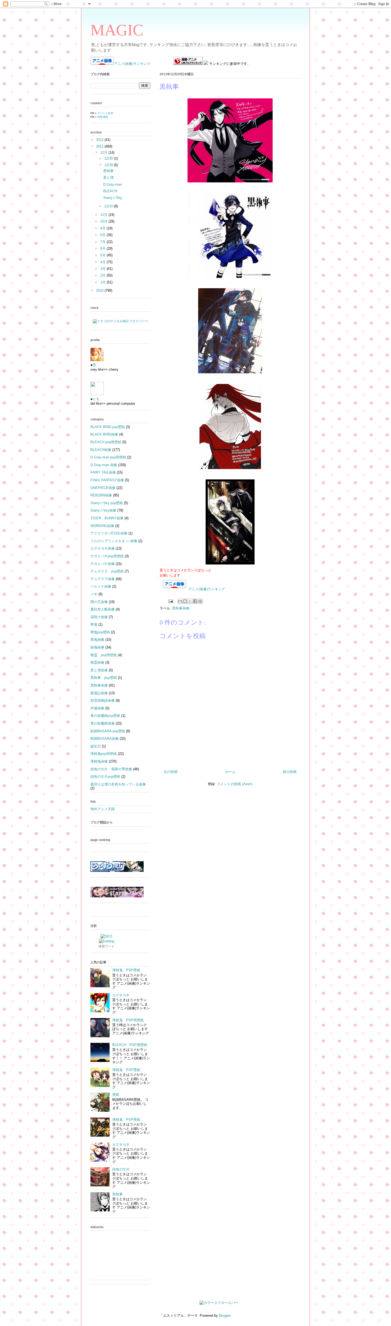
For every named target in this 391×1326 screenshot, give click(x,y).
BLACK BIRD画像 (104, 434)
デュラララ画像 (102, 579)
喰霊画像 (97, 662)
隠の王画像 (99, 602)
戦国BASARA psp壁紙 (107, 731)
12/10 (109, 206)
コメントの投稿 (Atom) (234, 784)
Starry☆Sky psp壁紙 (106, 503)
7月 (103, 242)
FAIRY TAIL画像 (103, 472)
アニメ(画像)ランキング (132, 64)
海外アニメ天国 (102, 809)
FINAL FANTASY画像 (107, 480)
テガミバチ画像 (102, 564)
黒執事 (108, 171)
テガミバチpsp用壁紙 (107, 556)
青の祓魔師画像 (102, 723)
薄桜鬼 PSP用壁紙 (128, 1020)
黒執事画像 (180, 608)
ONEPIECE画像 (102, 488)
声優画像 (97, 708)
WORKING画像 (102, 526)
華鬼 (93, 624)
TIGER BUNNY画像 (106, 518)
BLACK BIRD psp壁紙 (107, 427)
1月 (103, 282)
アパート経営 (105, 113)
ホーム (230, 772)
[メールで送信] (180, 601)
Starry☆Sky (112, 198)
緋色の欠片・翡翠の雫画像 (111, 769)
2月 (103, 275)
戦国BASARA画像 (104, 739)
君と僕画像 (99, 670)
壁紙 (115, 1095)
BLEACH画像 (100, 450)
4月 (103, 262)
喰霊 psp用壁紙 (103, 655)
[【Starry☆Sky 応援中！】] (117, 896)
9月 (103, 228)
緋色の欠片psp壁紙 (105, 777)
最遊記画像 (99, 693)
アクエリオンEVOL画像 (108, 533)
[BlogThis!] (185, 601)
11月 (104, 215)
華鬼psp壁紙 (100, 632)
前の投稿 (290, 772)
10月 (104, 221)
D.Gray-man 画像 (103, 465)
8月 (103, 235)
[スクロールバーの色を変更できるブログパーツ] (218, 1303)
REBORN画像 (101, 495)
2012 (100, 140)
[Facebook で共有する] (195, 601)
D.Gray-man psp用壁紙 (108, 457)
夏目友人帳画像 (102, 609)
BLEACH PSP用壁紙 (129, 1045)
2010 (100, 290)
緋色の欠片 (121, 1169)
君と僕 (108, 177)
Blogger (224, 1315)
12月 (104, 152)
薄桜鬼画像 (99, 761)
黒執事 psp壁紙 (103, 678)
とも (96, 399)
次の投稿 (170, 772)
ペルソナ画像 (100, 586)
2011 (100, 146)
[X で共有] (190, 601)
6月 (103, 248)
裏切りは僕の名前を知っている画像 (118, 784)
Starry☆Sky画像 (103, 510)
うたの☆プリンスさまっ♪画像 (113, 541)
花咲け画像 (99, 617)
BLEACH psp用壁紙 (105, 442)
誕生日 (95, 746)
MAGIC (116, 30)
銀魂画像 (97, 647)
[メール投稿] (170, 601)
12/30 (109, 158)
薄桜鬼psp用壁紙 (103, 754)
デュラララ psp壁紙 (107, 571)
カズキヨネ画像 (102, 548)
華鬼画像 (97, 640)
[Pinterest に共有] (200, 601)
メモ (93, 594)
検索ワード (106, 946)
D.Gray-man (112, 184)
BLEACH (110, 191)
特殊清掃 (102, 116)
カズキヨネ (121, 995)
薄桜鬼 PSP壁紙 (126, 970)
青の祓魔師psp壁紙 (105, 716)
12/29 (109, 165)
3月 (103, 269)
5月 (103, 255)
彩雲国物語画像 (102, 700)
